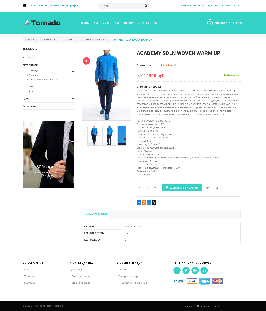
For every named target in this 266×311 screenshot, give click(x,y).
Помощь (188, 306)
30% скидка (48, 167)
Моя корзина (226, 23)
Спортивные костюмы (43, 79)
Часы (30, 90)
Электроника (30, 106)
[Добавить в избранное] (207, 187)
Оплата (226, 5)
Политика (29, 282)
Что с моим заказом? (192, 5)
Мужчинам (30, 64)
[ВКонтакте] (139, 202)
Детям (26, 98)
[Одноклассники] (144, 202)
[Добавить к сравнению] (216, 187)
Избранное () (39, 5)
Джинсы (33, 75)
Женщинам (29, 57)
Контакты (219, 306)
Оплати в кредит (80, 282)
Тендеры (29, 276)
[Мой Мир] (149, 202)
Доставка (213, 5)
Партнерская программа (133, 282)
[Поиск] (145, 6)
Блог (236, 5)
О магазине (203, 306)
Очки (30, 86)
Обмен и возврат (81, 276)
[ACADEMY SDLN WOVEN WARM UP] (94, 136)
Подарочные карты (130, 276)
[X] (154, 202)
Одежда (33, 70)
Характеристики (96, 214)
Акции (122, 269)
